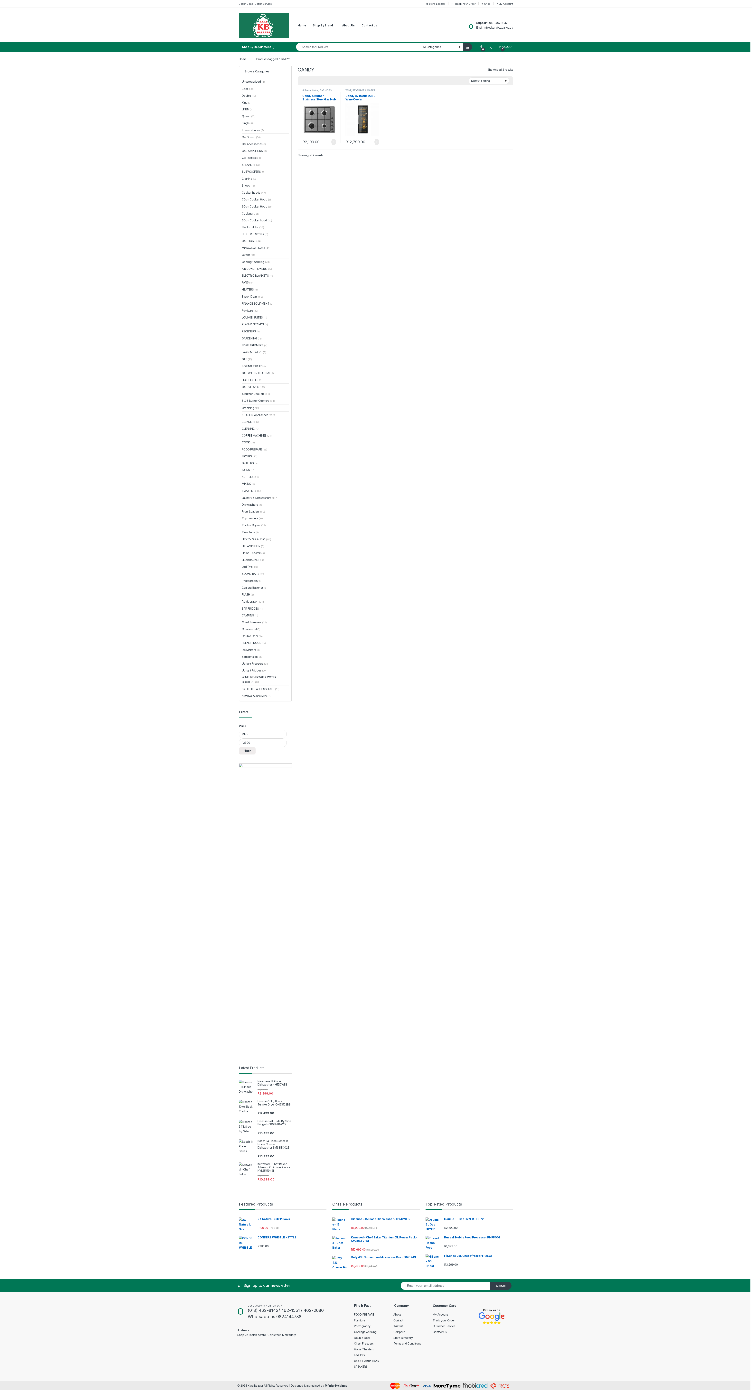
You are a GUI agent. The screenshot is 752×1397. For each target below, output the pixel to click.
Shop (487, 3)
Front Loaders (253, 511)
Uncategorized (253, 81)
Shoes (248, 185)
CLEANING (250, 428)
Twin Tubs (250, 532)
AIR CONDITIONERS (257, 268)
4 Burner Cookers (256, 393)
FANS (247, 282)
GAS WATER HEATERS (258, 373)
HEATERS (250, 289)
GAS (247, 359)
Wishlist (398, 1326)
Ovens (249, 254)
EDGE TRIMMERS (254, 345)
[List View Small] (320, 81)
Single (248, 123)
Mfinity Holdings (336, 1385)
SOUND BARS (253, 573)
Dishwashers (252, 504)
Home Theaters (254, 553)
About (397, 1314)
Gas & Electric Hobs (366, 1361)
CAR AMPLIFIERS (254, 151)
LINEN (247, 109)
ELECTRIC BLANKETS (257, 275)
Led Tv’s (250, 566)
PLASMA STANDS (255, 324)
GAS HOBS (326, 90)
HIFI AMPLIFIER (253, 546)
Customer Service (444, 1326)
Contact (398, 1320)
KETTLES (250, 476)
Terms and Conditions (407, 1343)
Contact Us (369, 25)
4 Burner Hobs (310, 90)
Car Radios (251, 157)
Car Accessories (254, 144)
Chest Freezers (254, 622)
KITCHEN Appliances (258, 415)
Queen (248, 116)
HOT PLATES (252, 380)
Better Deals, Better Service (255, 3)
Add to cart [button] (333, 142)
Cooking (250, 213)
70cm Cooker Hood (256, 199)
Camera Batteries (254, 587)
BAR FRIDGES (253, 608)
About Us (348, 25)
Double (249, 95)
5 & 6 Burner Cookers (258, 400)
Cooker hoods (254, 192)
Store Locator (437, 3)
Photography (252, 580)
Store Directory (403, 1337)
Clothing (249, 178)
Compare (399, 1332)
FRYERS (249, 456)
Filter (247, 750)
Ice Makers (251, 650)
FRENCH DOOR (254, 642)
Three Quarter (253, 130)
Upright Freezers (255, 663)
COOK (248, 442)
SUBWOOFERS (253, 171)
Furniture (250, 310)
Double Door (252, 636)
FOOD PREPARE (254, 449)
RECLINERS (251, 331)
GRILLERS (250, 463)
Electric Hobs (253, 227)
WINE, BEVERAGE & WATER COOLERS (360, 91)
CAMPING (250, 615)
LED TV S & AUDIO (256, 539)
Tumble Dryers (254, 525)
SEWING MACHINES (256, 696)
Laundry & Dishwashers (259, 497)
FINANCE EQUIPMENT (257, 303)
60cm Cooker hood (257, 220)
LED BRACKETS (253, 559)
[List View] (314, 81)
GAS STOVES (253, 387)
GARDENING (252, 338)
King (246, 102)
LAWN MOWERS (254, 352)
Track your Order (444, 1320)
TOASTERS (251, 490)
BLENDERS (251, 421)
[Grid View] (303, 81)
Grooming (250, 408)
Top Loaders (253, 518)
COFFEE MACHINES (257, 435)
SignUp (501, 1285)
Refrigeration (253, 601)
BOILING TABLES (254, 366)
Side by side (252, 656)
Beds (248, 88)
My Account (506, 3)
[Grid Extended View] (308, 81)
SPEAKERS (251, 164)
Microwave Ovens (256, 248)
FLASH (248, 594)
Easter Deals (252, 296)
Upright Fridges (254, 670)
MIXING (249, 483)
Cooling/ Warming (256, 262)
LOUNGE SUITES (254, 317)
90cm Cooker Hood (257, 206)
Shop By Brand (323, 25)
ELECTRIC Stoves (255, 234)
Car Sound (251, 137)
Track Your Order (465, 3)
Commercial (251, 629)
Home (302, 25)
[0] (481, 47)
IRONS (248, 470)
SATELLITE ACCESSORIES (260, 689)
